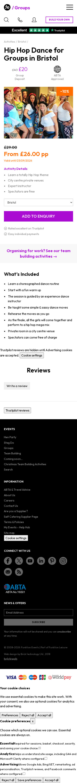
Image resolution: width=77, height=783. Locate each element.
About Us (9, 495)
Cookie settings (31, 355)
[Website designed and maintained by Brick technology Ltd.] (10, 659)
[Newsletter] (7, 572)
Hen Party (10, 437)
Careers (9, 500)
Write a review (17, 386)
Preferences (10, 715)
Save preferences (29, 780)
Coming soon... (13, 459)
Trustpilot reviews (17, 410)
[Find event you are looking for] (6, 20)
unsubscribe (64, 631)
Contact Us (11, 506)
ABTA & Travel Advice (17, 489)
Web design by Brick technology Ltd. (24, 654)
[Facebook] (7, 561)
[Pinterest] (52, 561)
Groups (22, 7)
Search (8, 469)
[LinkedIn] (41, 561)
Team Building (12, 453)
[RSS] (18, 572)
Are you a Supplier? (16, 511)
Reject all (28, 715)
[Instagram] (63, 561)
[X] (18, 561)
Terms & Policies (14, 522)
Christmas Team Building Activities (25, 464)
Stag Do (9, 442)
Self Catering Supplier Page (21, 516)
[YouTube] (30, 561)
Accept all (44, 715)
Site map (9, 533)
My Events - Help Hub (17, 527)
